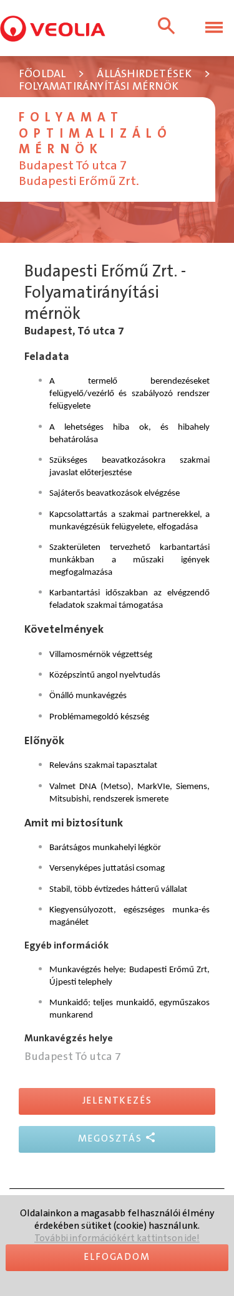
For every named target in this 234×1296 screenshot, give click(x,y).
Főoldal (42, 74)
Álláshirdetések (144, 74)
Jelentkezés (117, 1100)
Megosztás (111, 1138)
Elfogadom (117, 1257)
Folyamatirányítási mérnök (98, 87)
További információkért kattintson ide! (117, 1238)
